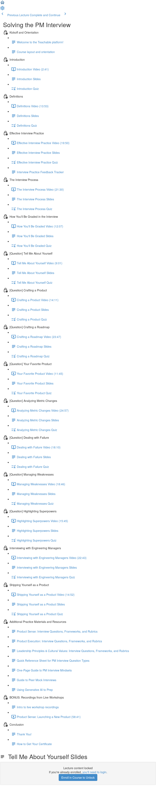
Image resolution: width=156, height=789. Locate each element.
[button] (2, 4)
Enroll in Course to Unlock (78, 777)
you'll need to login (94, 772)
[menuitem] (2, 9)
